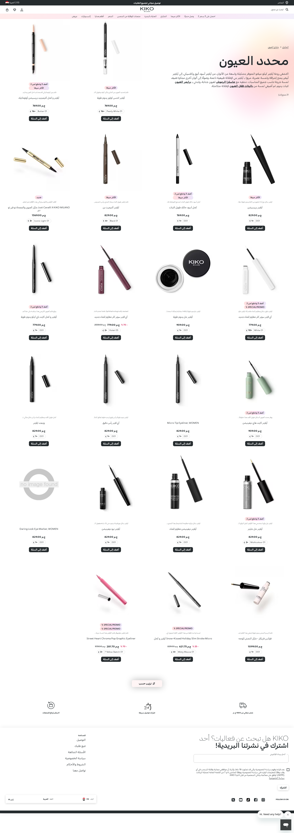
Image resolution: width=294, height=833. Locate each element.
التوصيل (81, 739)
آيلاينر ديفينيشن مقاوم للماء (183, 528)
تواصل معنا (79, 770)
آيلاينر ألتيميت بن (111, 207)
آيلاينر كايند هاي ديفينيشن (255, 422)
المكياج (285, 47)
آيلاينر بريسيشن (255, 207)
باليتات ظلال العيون (241, 85)
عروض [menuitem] (74, 16)
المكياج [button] (164, 16)
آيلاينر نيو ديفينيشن (111, 528)
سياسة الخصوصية (276, 785)
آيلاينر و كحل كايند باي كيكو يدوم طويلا (39, 316)
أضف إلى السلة (111, 118)
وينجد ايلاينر (39, 422)
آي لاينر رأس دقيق (111, 422)
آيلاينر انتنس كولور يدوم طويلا (111, 97)
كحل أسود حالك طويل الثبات (183, 207)
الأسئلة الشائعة (77, 752)
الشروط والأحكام (76, 764)
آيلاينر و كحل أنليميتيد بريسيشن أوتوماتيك (39, 97)
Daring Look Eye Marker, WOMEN (39, 528)
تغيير (12, 806)
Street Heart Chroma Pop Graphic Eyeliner (111, 638)
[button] (241, 741)
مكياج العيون (273, 47)
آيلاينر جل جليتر (255, 528)
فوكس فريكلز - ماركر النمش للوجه (255, 638)
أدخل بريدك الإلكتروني (277, 761)
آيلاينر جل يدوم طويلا (183, 316)
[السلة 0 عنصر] (7, 9)
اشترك (283, 794)
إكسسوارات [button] (86, 16)
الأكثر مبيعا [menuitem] (175, 16)
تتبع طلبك (80, 745)
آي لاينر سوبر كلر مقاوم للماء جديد (255, 316)
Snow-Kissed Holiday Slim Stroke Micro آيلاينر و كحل (183, 638)
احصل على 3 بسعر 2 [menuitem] (206, 16)
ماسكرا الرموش (225, 81)
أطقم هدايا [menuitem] (99, 16)
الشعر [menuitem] (110, 16)
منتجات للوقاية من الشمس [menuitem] (128, 16)
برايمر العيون (183, 81)
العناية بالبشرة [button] (150, 16)
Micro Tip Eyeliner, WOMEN (183, 422)
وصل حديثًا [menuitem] (189, 16)
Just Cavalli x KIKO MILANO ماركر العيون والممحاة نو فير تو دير (39, 209)
